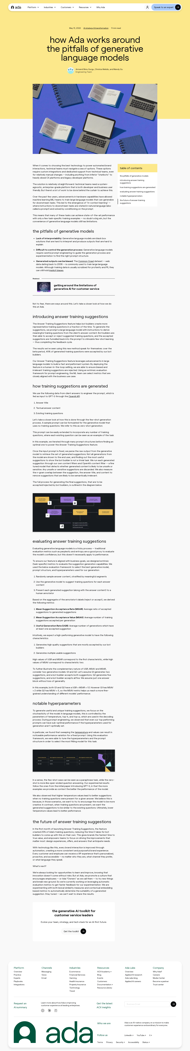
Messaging (46, 971)
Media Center (159, 978)
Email (44, 978)
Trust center (158, 984)
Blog (99, 975)
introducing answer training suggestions (132, 181)
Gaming (73, 978)
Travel (72, 991)
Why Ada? (157, 971)
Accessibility (133, 1042)
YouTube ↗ (141, 1035)
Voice (44, 975)
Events (100, 978)
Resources (84, 7)
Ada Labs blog (131, 978)
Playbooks (18, 981)
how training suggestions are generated (137, 187)
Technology (74, 987)
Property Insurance (77, 984)
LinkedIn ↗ (128, 1035)
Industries (48, 7)
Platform (32, 7)
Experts (17, 978)
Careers (156, 975)
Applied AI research (133, 975)
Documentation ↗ (105, 984)
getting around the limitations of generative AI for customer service (76, 287)
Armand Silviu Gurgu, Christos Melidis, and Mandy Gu (99, 69)
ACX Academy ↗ (104, 971)
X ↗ (150, 1035)
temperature (81, 732)
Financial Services (77, 975)
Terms (100, 1042)
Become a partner (161, 981)
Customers (66, 7)
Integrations (19, 984)
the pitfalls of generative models (134, 176)
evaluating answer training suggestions (137, 191)
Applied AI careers (133, 981)
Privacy (109, 1042)
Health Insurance (76, 981)
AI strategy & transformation (95, 28)
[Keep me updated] (173, 1004)
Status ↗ (146, 1042)
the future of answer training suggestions (132, 201)
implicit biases (56, 270)
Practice (17, 975)
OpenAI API (74, 396)
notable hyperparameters (131, 196)
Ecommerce (74, 971)
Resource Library (104, 987)
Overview (18, 971)
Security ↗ (120, 1042)
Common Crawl (86, 261)
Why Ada (100, 7)
